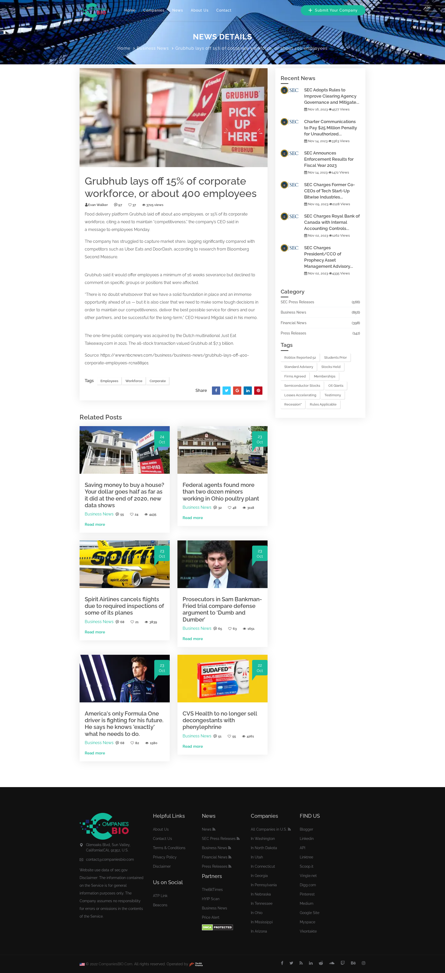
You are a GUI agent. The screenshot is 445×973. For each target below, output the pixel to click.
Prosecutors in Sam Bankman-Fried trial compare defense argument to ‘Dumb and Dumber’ (222, 609)
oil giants (335, 386)
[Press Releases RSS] (229, 866)
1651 (250, 629)
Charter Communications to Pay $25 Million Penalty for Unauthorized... (330, 127)
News (177, 10)
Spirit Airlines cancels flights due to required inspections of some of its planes (124, 606)
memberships (324, 376)
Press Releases (293, 333)
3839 (153, 622)
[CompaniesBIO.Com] (93, 10)
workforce (94, 221)
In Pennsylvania (264, 885)
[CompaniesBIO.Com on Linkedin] (311, 963)
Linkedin (307, 839)
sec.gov (121, 870)
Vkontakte (308, 931)
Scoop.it (306, 866)
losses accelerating (300, 395)
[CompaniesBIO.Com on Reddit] (321, 963)
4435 (152, 514)
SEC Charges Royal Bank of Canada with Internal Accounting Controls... (332, 222)
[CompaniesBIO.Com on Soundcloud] (332, 963)
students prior (335, 357)
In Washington (263, 839)
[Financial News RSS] (229, 857)
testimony (332, 395)
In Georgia (259, 876)
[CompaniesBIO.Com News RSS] (213, 829)
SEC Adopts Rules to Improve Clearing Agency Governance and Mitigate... (331, 96)
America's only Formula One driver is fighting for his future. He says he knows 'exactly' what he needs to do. (124, 723)
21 (137, 622)
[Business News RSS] (229, 848)
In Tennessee (261, 903)
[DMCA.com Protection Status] (217, 927)
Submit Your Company (336, 10)
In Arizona (259, 931)
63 (235, 629)
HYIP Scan (210, 899)
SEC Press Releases (297, 302)
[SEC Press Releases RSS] (238, 839)
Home (129, 10)
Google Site (309, 913)
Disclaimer (162, 866)
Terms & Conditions (169, 848)
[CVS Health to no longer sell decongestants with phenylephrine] (222, 678)
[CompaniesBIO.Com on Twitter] (291, 963)
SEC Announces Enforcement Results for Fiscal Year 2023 (329, 159)
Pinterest (307, 894)
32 (220, 508)
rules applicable (323, 404)
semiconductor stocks (302, 386)
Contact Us (162, 839)
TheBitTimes (212, 890)
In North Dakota (264, 848)
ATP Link (160, 896)
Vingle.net (308, 876)
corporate (237, 214)
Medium (306, 903)
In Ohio (256, 913)
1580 (153, 743)
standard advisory (298, 367)
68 (122, 622)
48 (234, 508)
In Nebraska (261, 894)
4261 (250, 736)
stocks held (330, 367)
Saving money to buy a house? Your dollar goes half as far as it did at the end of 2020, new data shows (124, 495)
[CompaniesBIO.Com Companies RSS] (289, 829)
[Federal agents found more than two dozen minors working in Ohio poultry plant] (222, 449)
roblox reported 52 (300, 357)
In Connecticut (263, 866)
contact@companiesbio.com (110, 859)
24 (136, 514)
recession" (293, 404)
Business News (153, 48)
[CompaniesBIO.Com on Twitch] (343, 963)
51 (219, 736)
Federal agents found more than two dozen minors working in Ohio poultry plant (221, 491)
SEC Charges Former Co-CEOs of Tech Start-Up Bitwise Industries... (329, 191)
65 (220, 629)
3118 (250, 508)
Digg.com (308, 885)
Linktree (306, 857)
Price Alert (210, 917)
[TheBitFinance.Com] (196, 964)
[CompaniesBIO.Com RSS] (301, 963)
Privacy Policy (165, 857)
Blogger (306, 829)
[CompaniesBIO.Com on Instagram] (363, 963)
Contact (224, 10)
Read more (95, 524)
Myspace (307, 922)
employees (192, 214)
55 (122, 514)
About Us (200, 10)
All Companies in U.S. (269, 829)
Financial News (293, 323)
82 (137, 743)
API (302, 848)
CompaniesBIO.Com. (116, 964)
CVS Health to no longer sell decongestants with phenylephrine (220, 720)
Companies (154, 10)
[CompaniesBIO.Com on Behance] (353, 963)
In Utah (257, 857)
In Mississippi (262, 922)
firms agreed (295, 376)
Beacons (160, 905)
